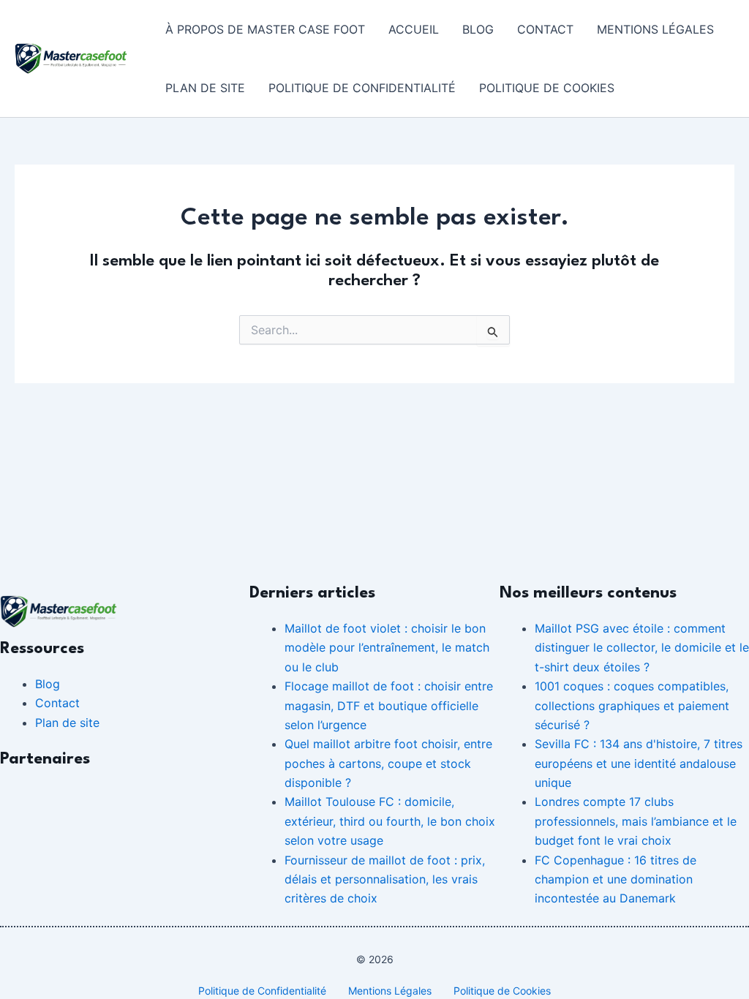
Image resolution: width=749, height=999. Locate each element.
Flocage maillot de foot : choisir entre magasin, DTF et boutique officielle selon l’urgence (389, 705)
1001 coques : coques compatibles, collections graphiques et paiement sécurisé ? (632, 705)
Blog (478, 29)
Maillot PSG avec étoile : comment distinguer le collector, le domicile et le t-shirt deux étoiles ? (642, 647)
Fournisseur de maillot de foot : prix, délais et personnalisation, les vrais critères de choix (385, 879)
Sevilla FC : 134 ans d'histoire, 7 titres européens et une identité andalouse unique (638, 763)
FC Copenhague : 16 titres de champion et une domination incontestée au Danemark (615, 879)
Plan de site (205, 87)
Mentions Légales (655, 29)
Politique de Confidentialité (362, 87)
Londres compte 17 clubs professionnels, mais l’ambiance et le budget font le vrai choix (636, 821)
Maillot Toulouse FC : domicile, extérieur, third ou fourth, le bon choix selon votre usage (390, 821)
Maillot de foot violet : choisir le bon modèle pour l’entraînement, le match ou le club (387, 647)
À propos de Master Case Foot (265, 29)
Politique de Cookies (546, 87)
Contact (545, 29)
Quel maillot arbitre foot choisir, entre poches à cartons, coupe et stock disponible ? (388, 763)
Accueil (413, 29)
